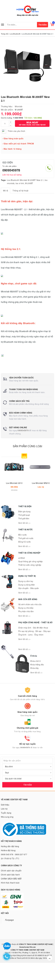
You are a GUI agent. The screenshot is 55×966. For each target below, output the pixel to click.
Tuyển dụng (6, 812)
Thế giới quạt (24, 515)
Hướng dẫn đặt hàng (10, 846)
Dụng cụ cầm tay (25, 581)
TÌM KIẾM (27, 784)
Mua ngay (32, 123)
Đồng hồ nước (24, 541)
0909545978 (11, 170)
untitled (21, 558)
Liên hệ (4, 808)
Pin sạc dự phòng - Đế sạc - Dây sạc (34, 631)
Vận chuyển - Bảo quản (28, 588)
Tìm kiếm (42, 24)
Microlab (18, 106)
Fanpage (9, 919)
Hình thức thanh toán (10, 882)
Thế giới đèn (23, 518)
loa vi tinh (20, 183)
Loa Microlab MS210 (41, 483)
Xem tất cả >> (24, 523)
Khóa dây (34, 668)
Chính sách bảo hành (10, 874)
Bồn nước (22, 534)
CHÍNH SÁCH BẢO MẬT (11, 878)
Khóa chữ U (35, 661)
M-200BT (29, 183)
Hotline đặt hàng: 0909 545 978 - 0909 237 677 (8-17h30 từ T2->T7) (14, 854)
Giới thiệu (5, 804)
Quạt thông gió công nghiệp (30, 561)
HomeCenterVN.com (27, 947)
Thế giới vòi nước (25, 538)
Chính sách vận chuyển (11, 870)
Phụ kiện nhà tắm (26, 611)
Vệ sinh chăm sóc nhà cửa (30, 604)
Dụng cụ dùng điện (26, 584)
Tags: (3, 180)
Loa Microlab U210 (14, 483)
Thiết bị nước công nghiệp (29, 565)
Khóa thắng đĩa (37, 664)
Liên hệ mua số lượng (11, 174)
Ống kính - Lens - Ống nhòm (31, 634)
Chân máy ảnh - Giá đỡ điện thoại (33, 627)
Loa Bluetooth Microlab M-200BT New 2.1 (25, 180)
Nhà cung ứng (7, 816)
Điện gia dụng (24, 511)
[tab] (5, 190)
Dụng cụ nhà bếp (25, 607)
